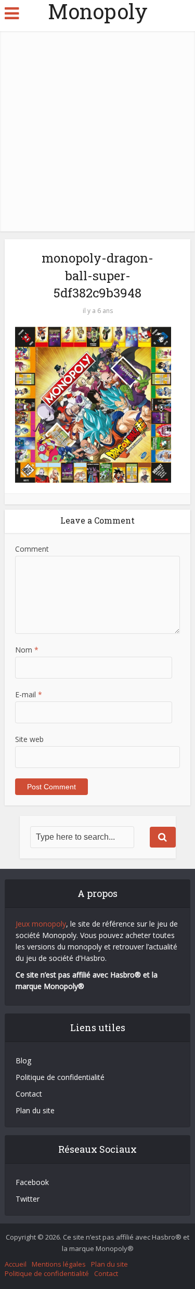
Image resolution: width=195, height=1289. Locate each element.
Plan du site (35, 1110)
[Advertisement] (97, 128)
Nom (26, 650)
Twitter (28, 1199)
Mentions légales (59, 1264)
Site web (29, 739)
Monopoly (98, 11)
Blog (23, 1060)
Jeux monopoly (41, 924)
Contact (29, 1094)
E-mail (28, 694)
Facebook (32, 1182)
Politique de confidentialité (60, 1077)
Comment (32, 549)
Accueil (16, 1264)
